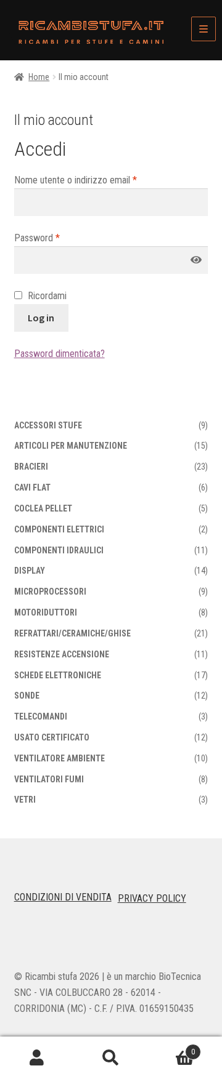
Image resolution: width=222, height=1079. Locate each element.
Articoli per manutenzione (70, 446)
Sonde (26, 695)
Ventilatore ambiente (59, 758)
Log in (41, 317)
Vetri (25, 799)
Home (38, 77)
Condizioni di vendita (63, 897)
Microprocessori (50, 591)
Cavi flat (32, 487)
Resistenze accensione (61, 654)
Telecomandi (40, 716)
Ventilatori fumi (49, 779)
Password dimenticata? (59, 353)
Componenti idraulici (59, 550)
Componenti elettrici (59, 529)
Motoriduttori (45, 612)
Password (37, 238)
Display (29, 571)
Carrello (171, 1047)
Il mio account (37, 1058)
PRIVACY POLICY (152, 898)
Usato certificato (51, 737)
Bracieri (31, 466)
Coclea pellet (43, 508)
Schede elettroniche (57, 675)
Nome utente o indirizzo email (75, 180)
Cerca (111, 1058)
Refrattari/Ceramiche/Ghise (72, 633)
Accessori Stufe (48, 425)
